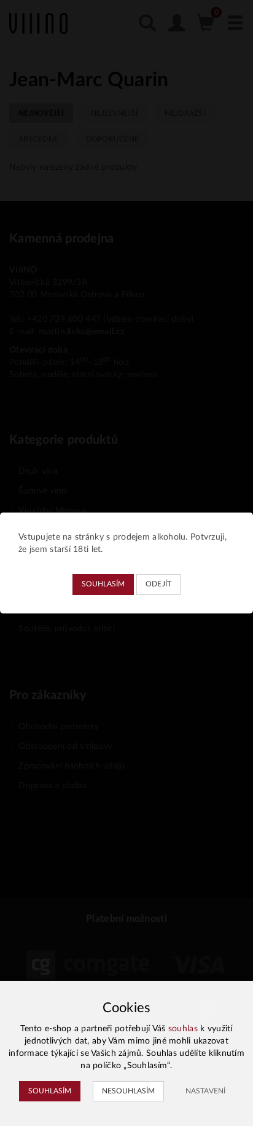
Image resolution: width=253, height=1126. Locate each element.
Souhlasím (103, 584)
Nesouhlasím (128, 1091)
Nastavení (205, 1091)
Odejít (159, 584)
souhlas (183, 1028)
